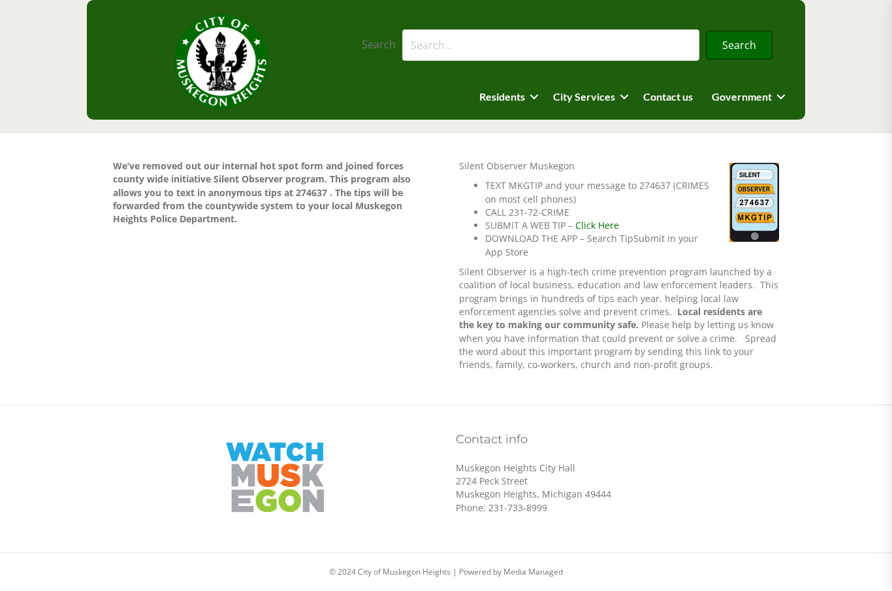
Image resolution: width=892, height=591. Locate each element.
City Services (584, 96)
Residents (502, 96)
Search (379, 44)
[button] (739, 45)
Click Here (597, 225)
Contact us (668, 96)
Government (742, 96)
